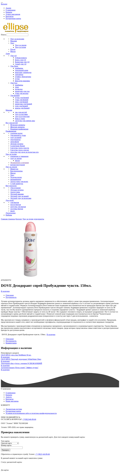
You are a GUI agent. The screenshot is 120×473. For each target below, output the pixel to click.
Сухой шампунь (16, 184)
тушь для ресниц (21, 93)
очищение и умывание (19, 156)
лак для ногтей (21, 112)
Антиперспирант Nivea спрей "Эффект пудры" (20, 368)
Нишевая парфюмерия (19, 129)
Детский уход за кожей (19, 196)
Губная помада (21, 58)
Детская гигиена (17, 190)
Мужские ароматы (17, 125)
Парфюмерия (11, 131)
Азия (8, 54)
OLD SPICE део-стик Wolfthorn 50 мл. (16, 355)
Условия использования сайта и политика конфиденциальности (31, 413)
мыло (12, 211)
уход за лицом (16, 158)
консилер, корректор (23, 72)
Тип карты (5, 441)
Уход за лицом (20, 45)
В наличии (5, 291)
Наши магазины (12, 401)
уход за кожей (15, 137)
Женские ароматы (17, 127)
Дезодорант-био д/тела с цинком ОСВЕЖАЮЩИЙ (21, 363)
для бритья (14, 202)
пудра (17, 79)
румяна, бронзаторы (23, 77)
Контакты (9, 16)
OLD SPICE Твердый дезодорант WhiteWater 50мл (21, 359)
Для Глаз (13, 83)
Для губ (13, 56)
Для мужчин (11, 213)
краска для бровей (22, 108)
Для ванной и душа (18, 135)
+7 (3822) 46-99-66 (42, 454)
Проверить (5, 450)
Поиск (3, 35)
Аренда (9, 397)
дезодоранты (15, 140)
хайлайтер (19, 75)
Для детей (10, 200)
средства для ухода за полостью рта (24, 152)
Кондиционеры (16, 171)
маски (17, 161)
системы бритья (16, 209)
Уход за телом (20, 47)
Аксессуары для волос (19, 181)
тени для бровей (21, 102)
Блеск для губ (20, 60)
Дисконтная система (14, 409)
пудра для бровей (22, 98)
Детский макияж (17, 194)
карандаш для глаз (22, 91)
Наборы (9, 215)
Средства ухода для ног (19, 150)
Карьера (9, 12)
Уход (12, 43)
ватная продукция (17, 165)
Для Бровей (15, 95)
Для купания (15, 188)
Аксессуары (15, 192)
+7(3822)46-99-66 (29, 419)
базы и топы (20, 119)
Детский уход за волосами (20, 198)
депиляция (14, 142)
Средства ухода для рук (19, 148)
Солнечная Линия (17, 146)
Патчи (12, 49)
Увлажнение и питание (19, 163)
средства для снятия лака (25, 121)
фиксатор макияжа (22, 81)
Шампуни (14, 169)
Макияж (13, 41)
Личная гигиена (16, 144)
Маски (13, 51)
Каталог (4, 4)
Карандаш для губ (22, 62)
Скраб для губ (20, 64)
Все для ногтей (12, 123)
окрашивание (15, 179)
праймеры (19, 68)
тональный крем (21, 70)
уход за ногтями (21, 114)
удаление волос (16, 133)
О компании (10, 10)
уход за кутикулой (22, 116)
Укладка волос (16, 177)
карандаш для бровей (23, 104)
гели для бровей (21, 106)
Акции (8, 8)
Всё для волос (11, 186)
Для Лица (14, 66)
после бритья (15, 205)
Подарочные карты (13, 18)
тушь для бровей (21, 100)
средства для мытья (18, 207)
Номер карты (6, 445)
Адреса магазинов (13, 14)
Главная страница (8, 219)
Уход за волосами (17, 39)
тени (17, 87)
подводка (18, 89)
